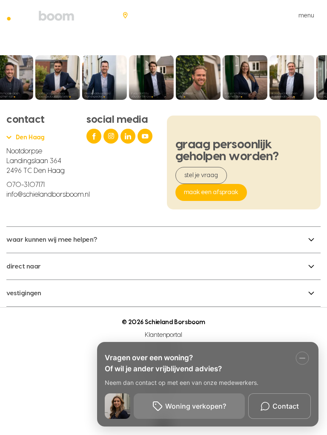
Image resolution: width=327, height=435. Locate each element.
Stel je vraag (201, 175)
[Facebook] (94, 136)
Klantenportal (164, 335)
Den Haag (30, 138)
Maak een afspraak (211, 192)
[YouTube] (146, 136)
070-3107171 (25, 184)
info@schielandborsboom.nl (48, 194)
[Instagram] (111, 136)
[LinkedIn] (129, 136)
